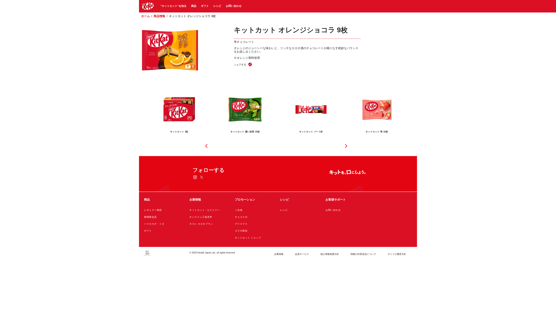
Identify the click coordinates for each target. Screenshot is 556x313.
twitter (201, 177)
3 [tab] (277, 147)
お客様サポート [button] (335, 199)
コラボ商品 (241, 231)
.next (346, 145)
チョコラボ (241, 217)
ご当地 (239, 210)
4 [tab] (286, 147)
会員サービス (302, 254)
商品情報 (159, 16)
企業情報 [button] (195, 199)
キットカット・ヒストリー (204, 210)
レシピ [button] (284, 199)
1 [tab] (261, 147)
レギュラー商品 (153, 210)
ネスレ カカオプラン (201, 224)
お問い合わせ (234, 5)
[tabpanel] (311, 113)
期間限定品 (150, 217)
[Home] (148, 6)
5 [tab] (294, 147)
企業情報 (278, 254)
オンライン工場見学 (200, 217)
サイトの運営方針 (397, 254)
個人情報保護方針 (329, 254)
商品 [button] (147, 199)
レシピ (217, 5)
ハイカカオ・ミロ (154, 224)
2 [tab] (269, 147)
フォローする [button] (209, 170)
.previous (206, 145)
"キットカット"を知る (173, 5)
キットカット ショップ (248, 237)
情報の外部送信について (363, 254)
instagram (195, 177)
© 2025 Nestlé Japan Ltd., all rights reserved (212, 252)
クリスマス (241, 224)
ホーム (145, 16)
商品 (193, 5)
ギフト (205, 5)
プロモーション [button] (245, 199)
